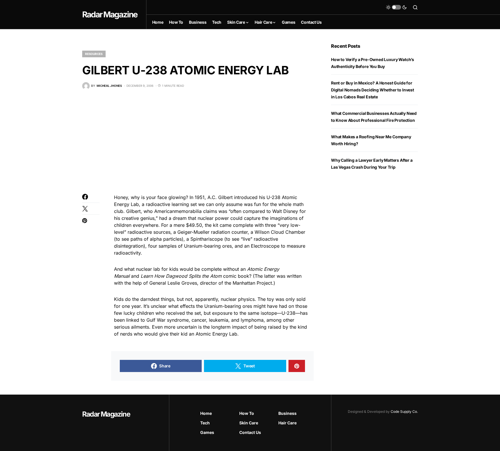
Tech (205, 422)
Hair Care (287, 422)
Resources (94, 54)
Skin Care (248, 422)
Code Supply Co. (404, 411)
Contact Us (250, 432)
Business (287, 413)
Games (207, 432)
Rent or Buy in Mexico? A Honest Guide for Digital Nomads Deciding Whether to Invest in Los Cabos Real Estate (372, 89)
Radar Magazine (109, 14)
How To (246, 413)
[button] (396, 7)
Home (206, 413)
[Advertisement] (198, 141)
